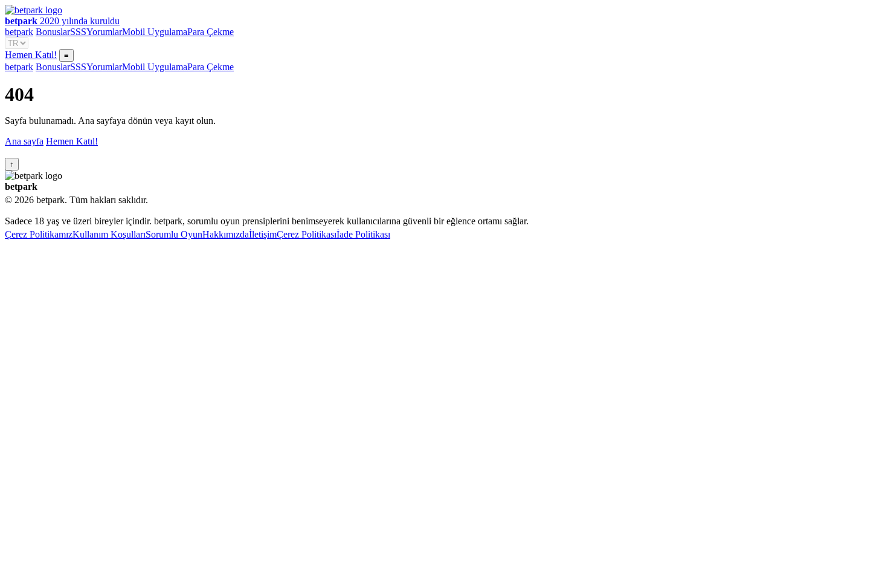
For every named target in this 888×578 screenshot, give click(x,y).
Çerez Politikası (306, 234)
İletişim (263, 234)
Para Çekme (210, 32)
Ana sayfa (24, 141)
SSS (78, 32)
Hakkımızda (225, 234)
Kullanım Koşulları (109, 234)
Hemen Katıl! (31, 55)
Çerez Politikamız (38, 234)
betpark (19, 32)
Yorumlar (104, 32)
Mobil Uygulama (154, 32)
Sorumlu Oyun (174, 234)
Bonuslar (53, 32)
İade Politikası (363, 234)
